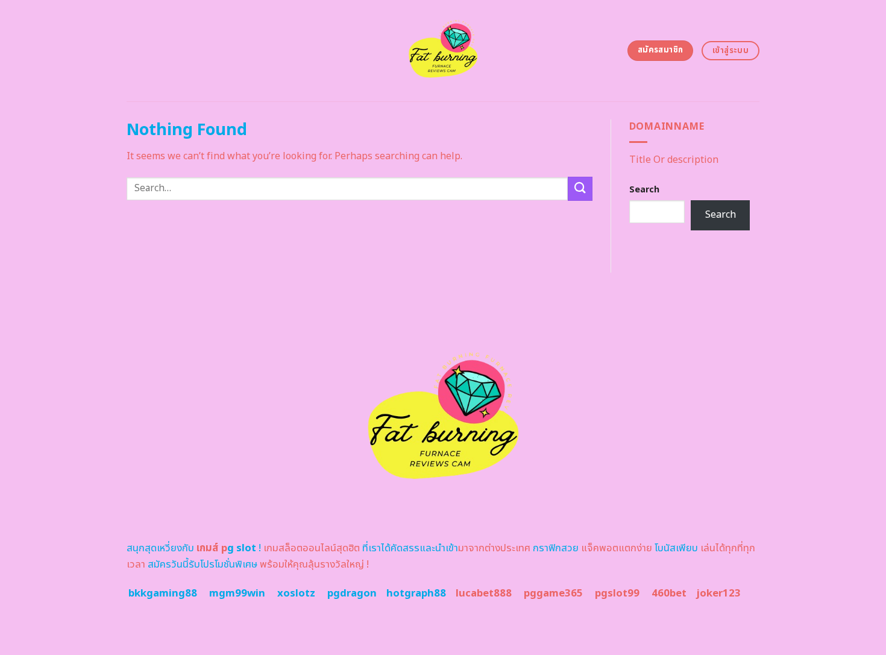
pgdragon (352, 593)
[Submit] (580, 188)
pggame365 (553, 593)
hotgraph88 (416, 593)
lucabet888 (484, 593)
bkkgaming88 (162, 593)
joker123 (718, 593)
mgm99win (237, 593)
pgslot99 (617, 593)
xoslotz (296, 593)
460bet (669, 593)
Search (644, 189)
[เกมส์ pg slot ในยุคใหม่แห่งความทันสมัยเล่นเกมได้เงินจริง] (443, 50)
